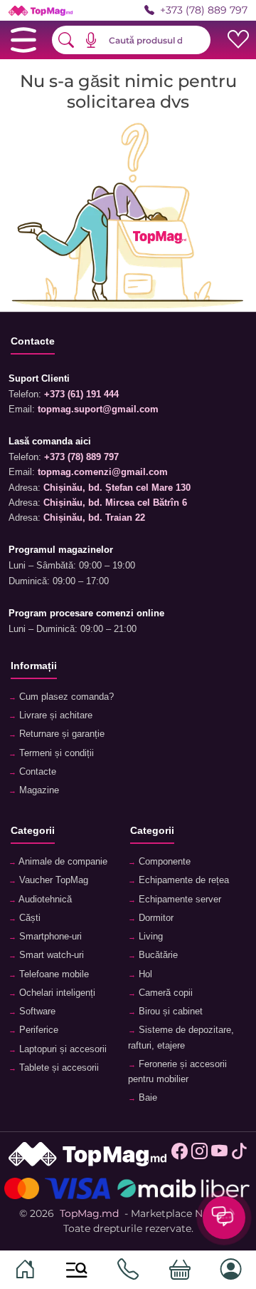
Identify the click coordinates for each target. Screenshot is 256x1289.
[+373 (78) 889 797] (128, 1270)
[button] (96, 40)
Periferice (37, 1030)
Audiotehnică (44, 900)
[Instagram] (199, 1155)
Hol (144, 974)
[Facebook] (179, 1155)
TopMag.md (89, 1213)
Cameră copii (164, 993)
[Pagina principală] (25, 1270)
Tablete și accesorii (57, 1068)
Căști (28, 918)
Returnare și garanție (60, 734)
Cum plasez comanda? (65, 697)
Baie (146, 1098)
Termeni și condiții (55, 753)
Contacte (36, 772)
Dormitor (155, 918)
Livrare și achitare (54, 715)
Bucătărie (157, 955)
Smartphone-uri (49, 937)
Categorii (33, 830)
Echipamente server (178, 900)
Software (35, 1012)
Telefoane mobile (52, 974)
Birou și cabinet (169, 1012)
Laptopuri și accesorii (61, 1049)
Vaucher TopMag (52, 880)
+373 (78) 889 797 (203, 10)
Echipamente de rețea (182, 880)
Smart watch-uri (50, 955)
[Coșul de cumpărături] (180, 1270)
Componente (163, 862)
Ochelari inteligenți (55, 993)
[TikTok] (239, 1155)
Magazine (37, 790)
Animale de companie (61, 862)
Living (149, 937)
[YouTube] (219, 1155)
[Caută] (76, 1270)
